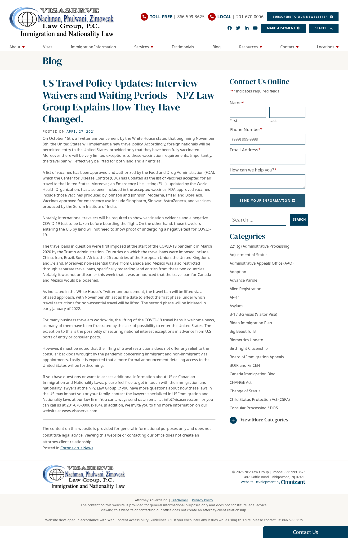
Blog (217, 46)
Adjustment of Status (249, 254)
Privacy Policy (202, 500)
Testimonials (183, 46)
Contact (287, 46)
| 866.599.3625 (177, 16)
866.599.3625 (292, 520)
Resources (248, 46)
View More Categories (264, 420)
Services (141, 46)
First (233, 120)
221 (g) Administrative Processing (260, 246)
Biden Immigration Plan (251, 322)
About (14, 46)
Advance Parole (243, 280)
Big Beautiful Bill (244, 331)
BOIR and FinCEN (245, 365)
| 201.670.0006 (240, 16)
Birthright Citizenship (249, 348)
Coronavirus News (76, 448)
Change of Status (245, 391)
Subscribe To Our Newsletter (301, 17)
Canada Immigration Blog (253, 373)
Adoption (238, 271)
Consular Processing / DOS (254, 408)
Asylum (236, 305)
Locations (325, 46)
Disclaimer (179, 500)
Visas (47, 46)
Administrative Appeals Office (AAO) (262, 263)
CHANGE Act (241, 382)
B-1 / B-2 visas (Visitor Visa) (253, 314)
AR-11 (235, 297)
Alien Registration (245, 288)
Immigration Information (93, 46)
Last (273, 120)
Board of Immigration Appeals (257, 356)
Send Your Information (265, 200)
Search (322, 28)
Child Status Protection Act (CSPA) (260, 399)
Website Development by (273, 481)
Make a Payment (281, 28)
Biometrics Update (246, 339)
